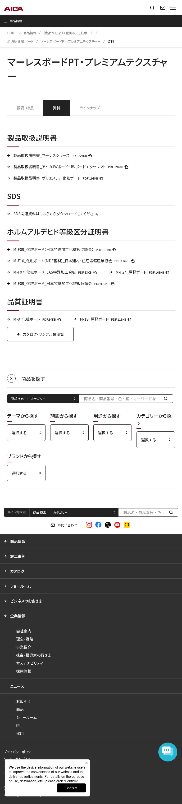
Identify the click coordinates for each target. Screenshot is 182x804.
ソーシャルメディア (17, 759)
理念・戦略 (24, 639)
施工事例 (17, 556)
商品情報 (29, 32)
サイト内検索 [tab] (16, 512)
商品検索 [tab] (39, 512)
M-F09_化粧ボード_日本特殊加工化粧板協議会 (61, 283)
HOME (12, 32)
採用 (20, 733)
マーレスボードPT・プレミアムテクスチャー (70, 41)
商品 (20, 709)
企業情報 (17, 616)
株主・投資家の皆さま (33, 655)
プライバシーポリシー (19, 751)
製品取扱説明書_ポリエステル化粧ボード (55, 178)
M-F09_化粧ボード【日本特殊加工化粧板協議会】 (62, 249)
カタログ (17, 571)
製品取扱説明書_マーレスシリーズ (50, 155)
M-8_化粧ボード (34, 319)
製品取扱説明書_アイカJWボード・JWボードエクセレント (68, 166)
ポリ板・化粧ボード (20, 41)
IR (18, 725)
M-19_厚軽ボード (103, 319)
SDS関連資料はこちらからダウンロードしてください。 (56, 213)
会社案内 (23, 631)
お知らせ (23, 701)
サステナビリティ (29, 663)
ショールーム (20, 586)
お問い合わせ (67, 525)
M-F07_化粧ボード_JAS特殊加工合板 (52, 272)
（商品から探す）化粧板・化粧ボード (68, 32)
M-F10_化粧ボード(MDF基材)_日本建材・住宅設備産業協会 (71, 260)
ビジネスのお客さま (26, 601)
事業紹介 (23, 647)
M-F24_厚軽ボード (140, 272)
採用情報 (23, 671)
